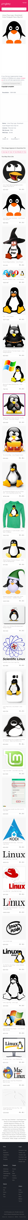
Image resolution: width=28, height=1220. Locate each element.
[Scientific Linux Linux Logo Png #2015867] (14, 648)
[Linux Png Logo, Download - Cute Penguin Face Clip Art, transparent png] (14, 32)
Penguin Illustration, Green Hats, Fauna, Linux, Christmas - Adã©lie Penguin (13, 597)
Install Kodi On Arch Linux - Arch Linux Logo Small (13, 843)
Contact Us (11, 1216)
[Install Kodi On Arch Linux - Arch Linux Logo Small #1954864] (14, 829)
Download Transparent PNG (12, 83)
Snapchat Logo (22, 1159)
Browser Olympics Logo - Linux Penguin (13, 279)
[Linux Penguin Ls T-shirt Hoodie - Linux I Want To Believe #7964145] (14, 514)
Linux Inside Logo (7, 941)
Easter (4, 1178)
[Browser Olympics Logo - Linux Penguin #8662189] (14, 273)
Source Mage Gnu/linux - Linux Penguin (13, 262)
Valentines (5, 1175)
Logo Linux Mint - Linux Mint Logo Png (13, 770)
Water (20, 1196)
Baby (13, 1173)
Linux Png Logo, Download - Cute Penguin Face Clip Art (14, 218)
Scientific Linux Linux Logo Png (11, 662)
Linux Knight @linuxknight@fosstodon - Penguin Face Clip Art (13, 185)
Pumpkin (5, 1159)
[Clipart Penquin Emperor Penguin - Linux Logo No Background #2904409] (14, 549)
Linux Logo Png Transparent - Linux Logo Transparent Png (13, 908)
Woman (14, 1175)
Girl (13, 1171)
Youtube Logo (22, 1154)
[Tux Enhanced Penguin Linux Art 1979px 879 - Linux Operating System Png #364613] (14, 476)
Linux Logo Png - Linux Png (10, 859)
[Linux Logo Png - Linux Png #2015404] (14, 854)
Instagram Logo (23, 1150)
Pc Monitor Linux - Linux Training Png (12, 1059)
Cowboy (14, 1178)
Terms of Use (22, 1216)
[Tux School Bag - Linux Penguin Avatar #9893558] (14, 440)
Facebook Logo (23, 1157)
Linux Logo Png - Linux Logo (10, 1002)
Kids (13, 1180)
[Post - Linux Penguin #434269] (14, 300)
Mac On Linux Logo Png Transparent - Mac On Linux (13, 1081)
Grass (4, 1192)
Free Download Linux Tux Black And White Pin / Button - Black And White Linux (14, 740)
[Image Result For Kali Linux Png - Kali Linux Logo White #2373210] (14, 1097)
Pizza (4, 1150)
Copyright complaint (8, 86)
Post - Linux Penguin (8, 316)
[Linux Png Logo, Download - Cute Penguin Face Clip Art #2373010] (14, 205)
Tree (4, 1196)
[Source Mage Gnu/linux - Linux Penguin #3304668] (14, 243)
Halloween (5, 1171)
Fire (4, 1190)
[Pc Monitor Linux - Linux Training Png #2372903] (14, 1047)
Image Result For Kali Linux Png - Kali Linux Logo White (12, 1108)
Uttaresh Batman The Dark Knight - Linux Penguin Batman (13, 351)
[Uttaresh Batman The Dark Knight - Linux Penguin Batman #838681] (14, 336)
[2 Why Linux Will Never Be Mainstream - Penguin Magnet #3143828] (14, 615)
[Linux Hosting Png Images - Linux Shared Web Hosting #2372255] (14, 1018)
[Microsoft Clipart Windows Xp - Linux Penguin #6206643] (14, 371)
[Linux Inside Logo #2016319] (14, 928)
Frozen (14, 1169)
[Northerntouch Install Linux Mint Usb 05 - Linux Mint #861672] (14, 793)
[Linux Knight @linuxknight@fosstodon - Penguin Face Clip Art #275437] (14, 171)
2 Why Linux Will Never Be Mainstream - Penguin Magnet (13, 627)
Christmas (5, 1169)
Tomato (5, 1157)
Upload (24, 2)
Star (4, 1194)
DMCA (16, 1216)
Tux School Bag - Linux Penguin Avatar (13, 455)
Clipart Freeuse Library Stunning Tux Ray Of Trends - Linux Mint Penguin (13, 418)
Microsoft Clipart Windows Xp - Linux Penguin (12, 385)
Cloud (4, 1187)
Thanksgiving (6, 1173)
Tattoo (20, 1201)
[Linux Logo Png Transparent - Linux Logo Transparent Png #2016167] (14, 902)
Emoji (20, 1190)
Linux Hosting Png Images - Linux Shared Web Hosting (13, 1029)
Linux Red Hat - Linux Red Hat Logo (12, 891)
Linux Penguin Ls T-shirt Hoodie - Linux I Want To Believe (13, 531)
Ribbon (20, 1199)
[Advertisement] (14, 59)
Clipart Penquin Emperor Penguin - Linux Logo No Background (13, 560)
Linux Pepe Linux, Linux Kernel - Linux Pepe (12, 707)
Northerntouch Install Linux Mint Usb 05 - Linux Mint (14, 809)
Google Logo (22, 1161)
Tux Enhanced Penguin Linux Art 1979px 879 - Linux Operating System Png (13, 492)
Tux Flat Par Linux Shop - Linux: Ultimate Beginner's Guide (13, 965)
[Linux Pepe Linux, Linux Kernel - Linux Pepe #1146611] (14, 687)
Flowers (21, 1192)
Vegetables (6, 1154)
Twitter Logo (22, 1152)
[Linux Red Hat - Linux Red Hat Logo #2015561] (14, 878)
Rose (20, 1194)
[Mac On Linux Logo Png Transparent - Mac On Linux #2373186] (14, 1072)
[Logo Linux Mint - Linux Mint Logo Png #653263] (14, 758)
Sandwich (5, 1152)
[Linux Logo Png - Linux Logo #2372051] (14, 987)
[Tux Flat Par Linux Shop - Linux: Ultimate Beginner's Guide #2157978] (14, 956)
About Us (4, 1216)
